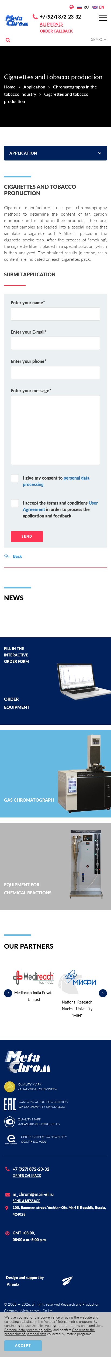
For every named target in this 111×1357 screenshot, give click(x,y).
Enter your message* (31, 390)
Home (10, 86)
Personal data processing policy (28, 1330)
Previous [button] (8, 993)
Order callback (56, 31)
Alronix (13, 1284)
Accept (23, 1346)
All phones (51, 24)
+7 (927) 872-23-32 (60, 17)
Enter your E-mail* (28, 331)
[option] (34, 986)
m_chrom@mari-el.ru (33, 1194)
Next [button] (103, 993)
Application (34, 86)
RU (86, 7)
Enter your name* (28, 302)
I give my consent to (56, 481)
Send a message (26, 1201)
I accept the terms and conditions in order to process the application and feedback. (60, 509)
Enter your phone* (28, 361)
